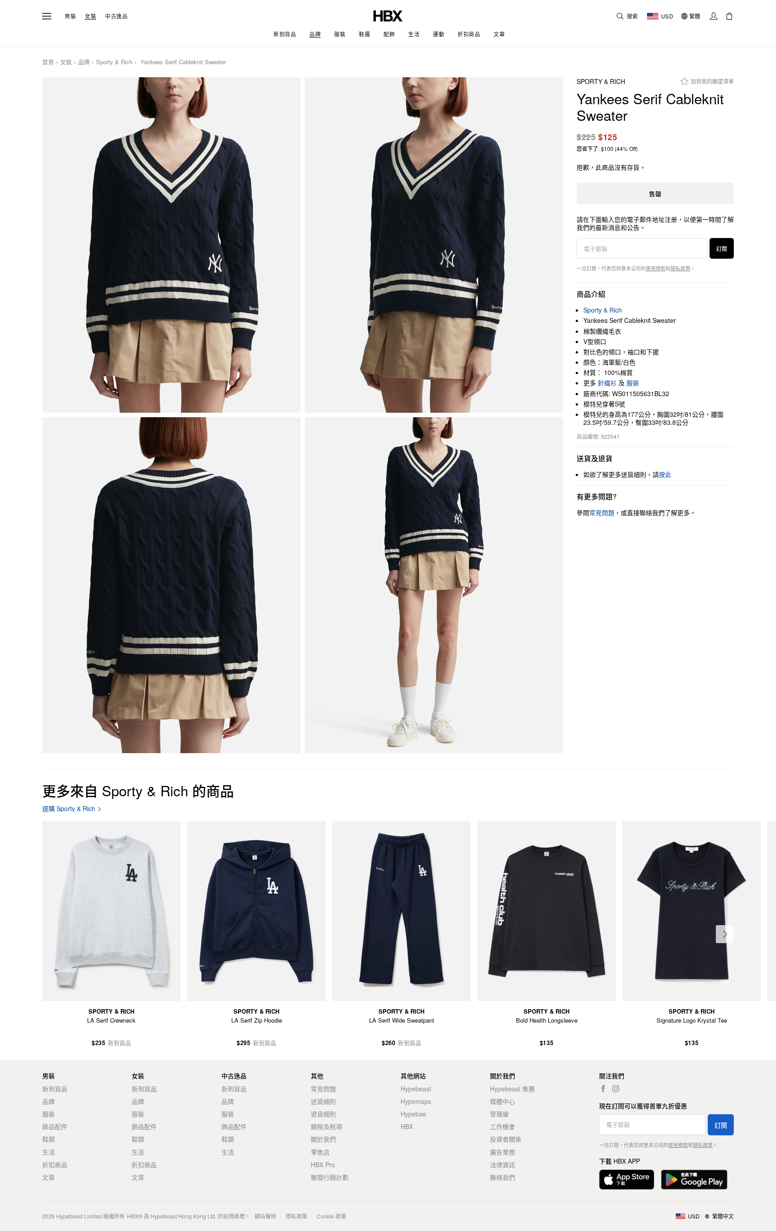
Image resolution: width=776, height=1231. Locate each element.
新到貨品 (54, 1089)
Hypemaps (416, 1101)
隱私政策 (680, 268)
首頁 (48, 62)
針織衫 (607, 382)
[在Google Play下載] (694, 1179)
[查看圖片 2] (434, 245)
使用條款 (656, 268)
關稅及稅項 (326, 1126)
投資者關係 (505, 1139)
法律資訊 (502, 1164)
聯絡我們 (502, 1177)
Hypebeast (416, 1089)
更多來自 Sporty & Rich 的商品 (138, 790)
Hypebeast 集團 (512, 1089)
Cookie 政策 (331, 1216)
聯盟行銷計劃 (329, 1177)
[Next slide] (725, 934)
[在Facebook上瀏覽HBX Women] (603, 1089)
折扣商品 (54, 1164)
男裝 (70, 16)
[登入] (713, 16)
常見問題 (323, 1089)
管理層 (499, 1114)
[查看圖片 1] (171, 245)
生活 (48, 1152)
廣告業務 (502, 1152)
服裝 (632, 382)
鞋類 (48, 1139)
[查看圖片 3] (171, 585)
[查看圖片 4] (434, 585)
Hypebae (413, 1114)
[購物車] (729, 16)
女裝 (90, 16)
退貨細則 (323, 1114)
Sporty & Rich (114, 62)
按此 (665, 474)
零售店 (320, 1152)
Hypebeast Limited (79, 1216)
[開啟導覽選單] (46, 16)
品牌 (84, 62)
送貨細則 (323, 1101)
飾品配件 (54, 1126)
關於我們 (323, 1139)
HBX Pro (323, 1164)
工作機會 (502, 1126)
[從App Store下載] (626, 1179)
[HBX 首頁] (388, 15)
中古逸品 (116, 16)
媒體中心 (502, 1101)
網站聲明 (265, 1216)
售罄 (655, 193)
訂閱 (721, 248)
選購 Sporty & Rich (68, 808)
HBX (407, 1126)
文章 (48, 1177)
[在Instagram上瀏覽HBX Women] (616, 1089)
